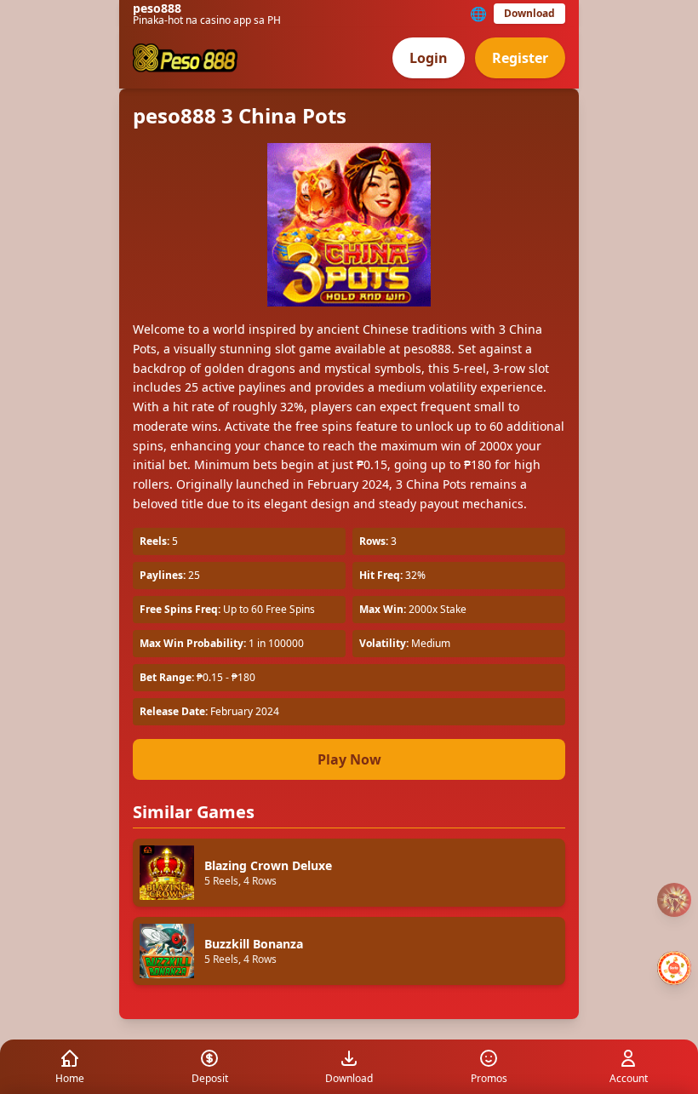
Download (529, 13)
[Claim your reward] (674, 968)
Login (428, 58)
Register (520, 58)
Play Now (349, 759)
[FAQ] (674, 900)
